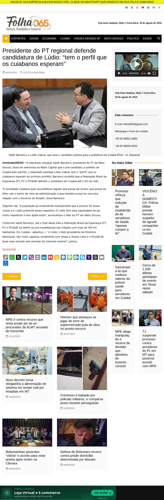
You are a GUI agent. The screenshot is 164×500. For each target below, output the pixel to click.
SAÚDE (34, 38)
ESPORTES (18, 38)
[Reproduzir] (119, 73)
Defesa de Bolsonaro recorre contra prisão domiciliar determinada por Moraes (80, 455)
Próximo (95, 276)
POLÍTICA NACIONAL (34, 72)
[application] (136, 64)
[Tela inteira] (154, 73)
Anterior (13, 276)
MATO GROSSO (113, 38)
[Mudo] (149, 73)
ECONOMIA (49, 38)
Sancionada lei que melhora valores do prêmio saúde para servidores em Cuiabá (123, 282)
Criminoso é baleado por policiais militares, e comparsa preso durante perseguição (81, 399)
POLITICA (133, 38)
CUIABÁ (65, 38)
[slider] (134, 73)
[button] (136, 64)
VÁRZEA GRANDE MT (87, 38)
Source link (9, 249)
